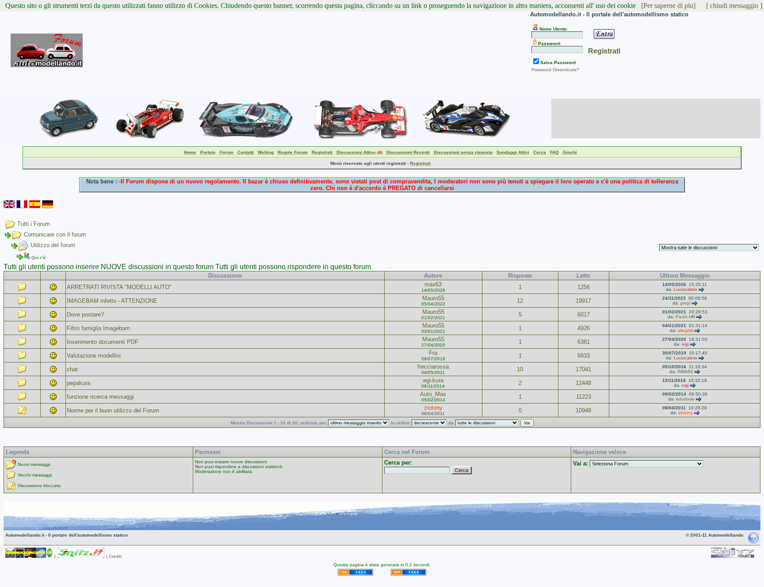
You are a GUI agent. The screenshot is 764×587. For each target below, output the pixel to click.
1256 (583, 287)
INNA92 (685, 371)
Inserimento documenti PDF (102, 342)
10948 (583, 410)
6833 (583, 355)
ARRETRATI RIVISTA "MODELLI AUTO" (119, 287)
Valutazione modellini (94, 355)
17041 (583, 369)
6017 (583, 314)
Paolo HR (685, 316)
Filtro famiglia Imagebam (98, 328)
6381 (583, 342)
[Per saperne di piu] (668, 5)
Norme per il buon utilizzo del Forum (113, 410)
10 (520, 369)
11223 (583, 396)
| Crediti (114, 556)
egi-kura (433, 380)
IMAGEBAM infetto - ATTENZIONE (112, 300)
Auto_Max (433, 394)
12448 (583, 383)
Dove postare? (85, 314)
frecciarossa (433, 366)
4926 (583, 328)
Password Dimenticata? (555, 69)
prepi (685, 303)
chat (72, 369)
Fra (433, 353)
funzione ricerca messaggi (100, 396)
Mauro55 (433, 298)
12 (520, 300)
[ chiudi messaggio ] (734, 5)
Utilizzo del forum (53, 245)
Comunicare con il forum (55, 234)
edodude (685, 398)
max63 (433, 284)
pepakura (78, 383)
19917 (583, 300)
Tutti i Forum (33, 224)
